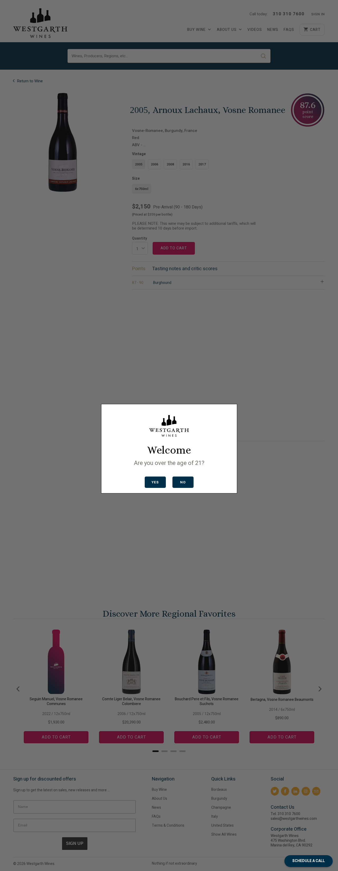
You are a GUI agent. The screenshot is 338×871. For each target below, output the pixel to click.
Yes (155, 482)
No (183, 482)
